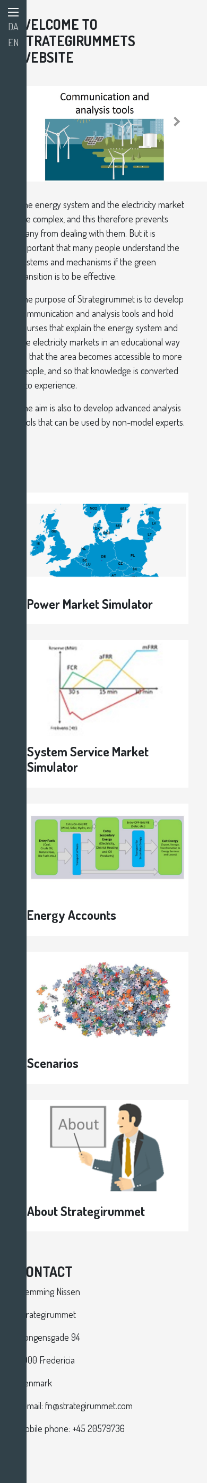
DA (13, 26)
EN (13, 42)
